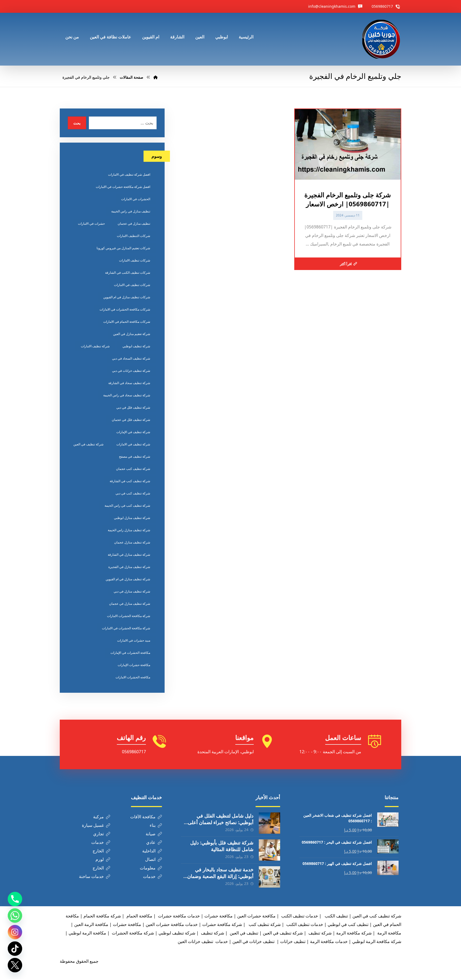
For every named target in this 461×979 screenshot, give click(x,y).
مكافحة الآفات (143, 817)
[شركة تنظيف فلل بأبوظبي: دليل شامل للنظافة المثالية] (269, 850)
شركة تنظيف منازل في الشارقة (129, 554)
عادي (151, 842)
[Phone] (15, 899)
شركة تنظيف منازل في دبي (132, 591)
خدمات (97, 842)
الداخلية (149, 851)
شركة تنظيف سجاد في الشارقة (129, 383)
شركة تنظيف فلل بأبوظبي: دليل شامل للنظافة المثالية (221, 845)
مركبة (98, 817)
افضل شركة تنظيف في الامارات (129, 174)
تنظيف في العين (243, 933)
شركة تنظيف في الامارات (133, 444)
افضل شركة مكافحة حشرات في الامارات (123, 186)
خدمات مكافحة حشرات (178, 916)
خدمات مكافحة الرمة (329, 941)
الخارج (98, 851)
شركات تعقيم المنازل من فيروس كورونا (123, 248)
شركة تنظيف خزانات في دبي (131, 370)
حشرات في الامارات (91, 223)
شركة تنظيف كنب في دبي (133, 493)
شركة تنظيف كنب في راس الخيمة (127, 505)
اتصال (150, 859)
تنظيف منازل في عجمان (134, 223)
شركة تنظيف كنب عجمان (133, 468)
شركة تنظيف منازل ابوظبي (132, 517)
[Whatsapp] (15, 915)
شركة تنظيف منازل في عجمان (129, 603)
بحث (77, 123)
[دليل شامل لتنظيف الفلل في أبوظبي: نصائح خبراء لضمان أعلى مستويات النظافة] (269, 823)
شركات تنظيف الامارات (134, 260)
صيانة (151, 834)
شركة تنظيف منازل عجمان (132, 542)
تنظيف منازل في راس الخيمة (130, 211)
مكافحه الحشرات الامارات (133, 677)
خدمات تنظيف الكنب (304, 924)
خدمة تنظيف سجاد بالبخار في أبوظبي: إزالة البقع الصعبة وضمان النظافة (220, 876)
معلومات (148, 868)
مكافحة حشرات (218, 916)
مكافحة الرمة (388, 933)
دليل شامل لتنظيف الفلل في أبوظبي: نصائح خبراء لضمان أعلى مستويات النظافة (220, 822)
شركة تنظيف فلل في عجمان (131, 419)
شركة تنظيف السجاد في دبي (131, 358)
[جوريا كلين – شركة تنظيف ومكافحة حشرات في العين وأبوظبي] (381, 39)
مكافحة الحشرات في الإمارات (130, 652)
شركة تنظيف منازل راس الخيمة (129, 530)
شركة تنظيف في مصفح (134, 456)
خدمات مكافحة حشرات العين (172, 924)
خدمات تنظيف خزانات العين (203, 941)
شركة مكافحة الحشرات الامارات (128, 616)
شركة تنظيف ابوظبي (136, 346)
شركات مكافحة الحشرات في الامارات (125, 309)
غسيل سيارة (93, 825)
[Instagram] (15, 932)
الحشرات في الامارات (135, 199)
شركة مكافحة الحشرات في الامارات (126, 628)
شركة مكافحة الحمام (102, 916)
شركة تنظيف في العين (88, 444)
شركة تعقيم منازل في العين (131, 334)
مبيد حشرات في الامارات (133, 640)
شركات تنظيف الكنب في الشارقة (127, 272)
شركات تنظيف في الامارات (132, 285)
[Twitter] (15, 965)
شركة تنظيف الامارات (95, 346)
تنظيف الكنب (336, 916)
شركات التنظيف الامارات (133, 235)
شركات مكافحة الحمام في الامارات (126, 321)
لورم (100, 859)
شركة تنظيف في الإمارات (133, 432)
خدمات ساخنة (91, 876)
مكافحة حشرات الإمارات (134, 665)
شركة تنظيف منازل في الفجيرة (129, 567)
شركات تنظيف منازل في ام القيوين (126, 297)
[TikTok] (15, 948)
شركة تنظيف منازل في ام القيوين (128, 579)
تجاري (98, 834)
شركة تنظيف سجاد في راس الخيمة (126, 395)
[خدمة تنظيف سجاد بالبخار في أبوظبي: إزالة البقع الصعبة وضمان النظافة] (269, 877)
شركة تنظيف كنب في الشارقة (130, 481)
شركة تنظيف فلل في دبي (133, 407)
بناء (153, 825)
